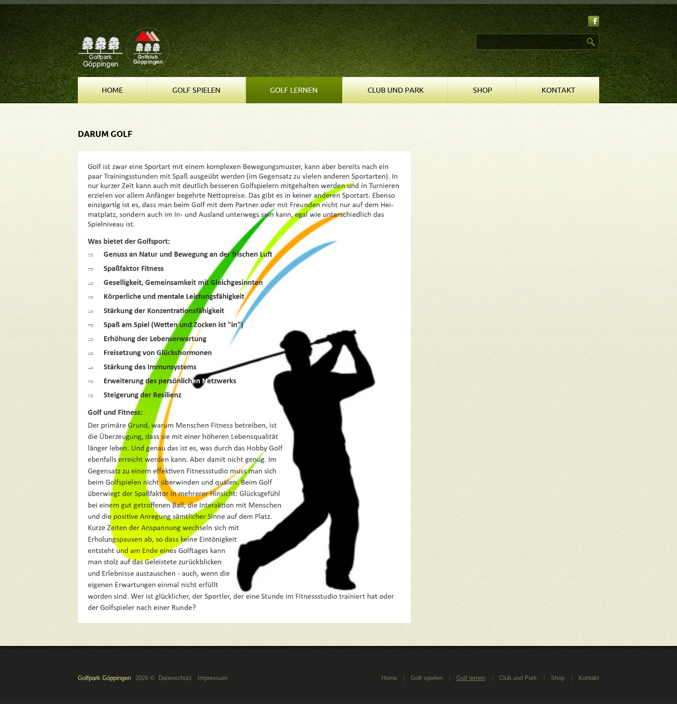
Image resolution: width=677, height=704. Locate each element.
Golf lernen (294, 90)
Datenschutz (175, 677)
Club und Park (396, 90)
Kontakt (558, 90)
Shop (482, 90)
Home (112, 90)
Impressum (213, 677)
